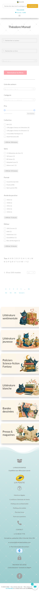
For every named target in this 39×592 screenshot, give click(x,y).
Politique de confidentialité (19, 504)
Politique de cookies (19, 508)
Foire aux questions (19, 516)
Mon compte (20, 9)
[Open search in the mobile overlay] (20, 6)
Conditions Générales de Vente (19, 499)
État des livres (19, 512)
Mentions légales (19, 495)
